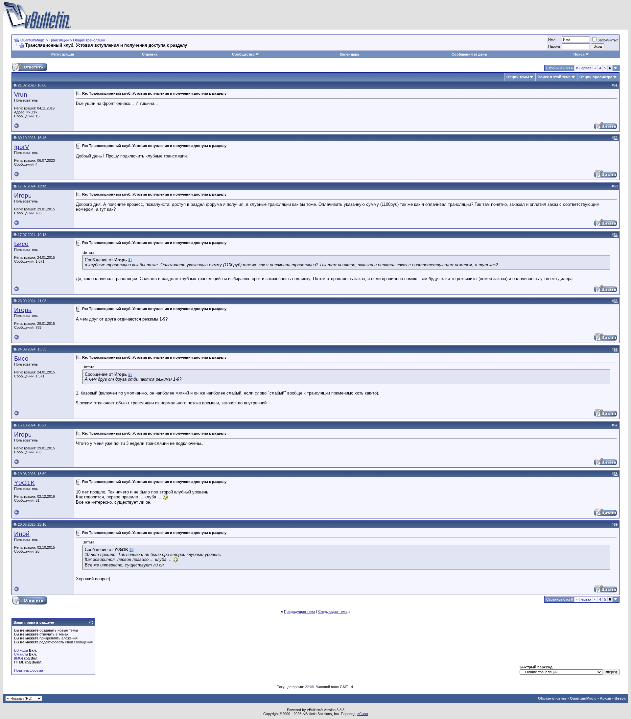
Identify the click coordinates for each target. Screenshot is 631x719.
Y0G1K (24, 482)
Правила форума (28, 670)
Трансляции (59, 40)
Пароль (554, 46)
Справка (149, 54)
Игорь (23, 195)
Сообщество (243, 54)
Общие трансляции (89, 40)
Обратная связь (552, 698)
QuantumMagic (32, 40)
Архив (605, 698)
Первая (583, 68)
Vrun (20, 94)
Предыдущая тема (299, 611)
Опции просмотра (595, 77)
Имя (551, 39)
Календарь (350, 54)
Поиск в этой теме (554, 77)
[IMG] (18, 658)
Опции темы (517, 77)
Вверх (620, 698)
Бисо (21, 243)
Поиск (579, 54)
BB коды (21, 650)
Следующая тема (332, 611)
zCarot (362, 714)
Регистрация (62, 54)
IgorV (21, 146)
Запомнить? (607, 40)
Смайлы (21, 654)
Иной (22, 533)
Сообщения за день (469, 54)
